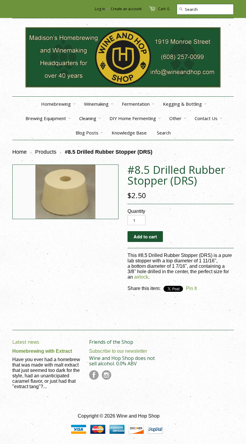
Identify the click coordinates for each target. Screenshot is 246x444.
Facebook (94, 375)
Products (45, 152)
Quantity (136, 211)
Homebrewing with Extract (42, 351)
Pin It (191, 288)
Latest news (25, 342)
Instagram (106, 375)
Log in (100, 8)
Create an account (126, 8)
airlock (141, 276)
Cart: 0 (163, 8)
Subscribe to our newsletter (118, 351)
